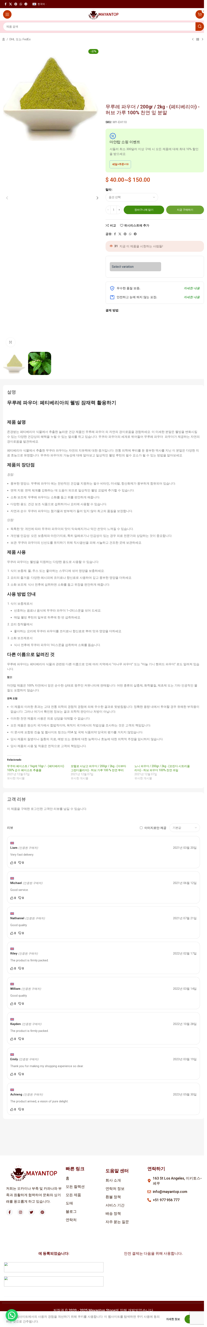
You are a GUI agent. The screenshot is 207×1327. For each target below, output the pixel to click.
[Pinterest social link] (15, 4)
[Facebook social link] (5, 4)
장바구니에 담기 (143, 209)
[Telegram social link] (26, 4)
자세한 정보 (173, 1319)
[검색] (199, 26)
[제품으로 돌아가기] (197, 39)
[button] (7, 198)
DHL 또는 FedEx (20, 39)
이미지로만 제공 (155, 828)
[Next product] (202, 39)
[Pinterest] (42, 1212)
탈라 (109, 189)
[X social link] (10, 4)
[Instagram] (20, 1212)
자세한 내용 (192, 288)
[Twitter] (31, 1212)
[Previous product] (192, 39)
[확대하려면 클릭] (10, 342)
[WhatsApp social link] (20, 4)
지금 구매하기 (185, 209)
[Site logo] (104, 14)
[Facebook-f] (9, 1212)
